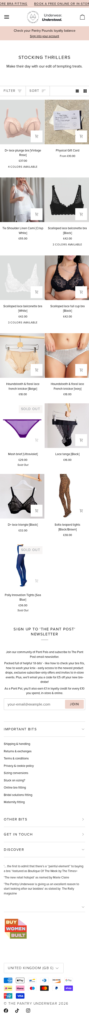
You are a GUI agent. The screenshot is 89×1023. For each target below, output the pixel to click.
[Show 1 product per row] (77, 91)
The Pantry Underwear (32, 1003)
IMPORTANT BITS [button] (20, 729)
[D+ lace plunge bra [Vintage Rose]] (22, 122)
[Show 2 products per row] (85, 91)
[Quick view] (36, 136)
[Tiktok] (17, 1010)
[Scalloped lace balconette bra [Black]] (67, 199)
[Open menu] (11, 17)
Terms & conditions (16, 758)
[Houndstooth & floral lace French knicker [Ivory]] (67, 355)
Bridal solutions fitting (18, 795)
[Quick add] (36, 214)
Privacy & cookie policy (19, 765)
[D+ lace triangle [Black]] (22, 496)
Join (74, 704)
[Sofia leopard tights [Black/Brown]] (67, 496)
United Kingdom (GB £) (31, 967)
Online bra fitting (15, 787)
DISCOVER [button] (14, 849)
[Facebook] (6, 1010)
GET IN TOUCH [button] (18, 834)
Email (12, 708)
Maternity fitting (14, 802)
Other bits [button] (15, 819)
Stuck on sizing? (14, 780)
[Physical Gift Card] (67, 122)
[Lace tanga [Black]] (67, 425)
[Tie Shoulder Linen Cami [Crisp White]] (22, 199)
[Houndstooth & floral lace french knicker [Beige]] (22, 355)
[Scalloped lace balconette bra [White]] (22, 277)
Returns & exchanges (18, 751)
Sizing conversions (16, 773)
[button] (44, 907)
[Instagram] (28, 1010)
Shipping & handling (17, 744)
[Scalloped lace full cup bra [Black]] (67, 277)
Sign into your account (44, 36)
